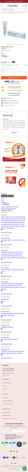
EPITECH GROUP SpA (9, 13)
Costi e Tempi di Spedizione (14, 95)
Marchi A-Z (5, 389)
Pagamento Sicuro (7, 415)
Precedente (4, 210)
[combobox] (14, 9)
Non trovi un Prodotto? (8, 403)
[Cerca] (25, 9)
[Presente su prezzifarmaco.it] (24, 445)
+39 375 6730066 (9, 368)
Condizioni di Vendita (7, 400)
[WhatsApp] (22, 5)
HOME (2, 13)
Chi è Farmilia (6, 397)
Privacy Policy (13, 466)
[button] (1, 5)
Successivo (9, 210)
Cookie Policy (19, 466)
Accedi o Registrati (7, 383)
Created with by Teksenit (14, 469)
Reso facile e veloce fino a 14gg (14, 93)
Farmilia (15, 465)
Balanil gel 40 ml (17, 13)
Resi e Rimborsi (6, 412)
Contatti (5, 386)
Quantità (3, 70)
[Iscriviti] (23, 431)
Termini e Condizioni (5, 466)
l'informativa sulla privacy (11, 438)
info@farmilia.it (10, 370)
